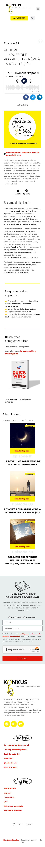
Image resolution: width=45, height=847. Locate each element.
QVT (6, 802)
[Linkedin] (21, 724)
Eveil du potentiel (12, 754)
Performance (10, 788)
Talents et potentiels (13, 806)
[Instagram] (14, 724)
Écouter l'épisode (22, 451)
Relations (8, 758)
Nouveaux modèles (13, 810)
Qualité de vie (10, 763)
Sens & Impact (10, 767)
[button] (38, 8)
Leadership (9, 797)
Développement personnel (18, 152)
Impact (7, 793)
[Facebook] (7, 724)
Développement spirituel (15, 749)
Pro (12, 617)
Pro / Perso (30, 617)
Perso (18, 155)
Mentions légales (11, 840)
